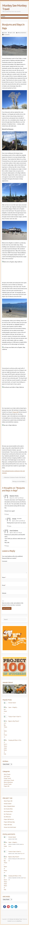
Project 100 (15, 412)
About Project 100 (8, 801)
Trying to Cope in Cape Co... (15, 716)
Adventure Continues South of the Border (14, 477)
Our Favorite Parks (8, 811)
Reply (7, 514)
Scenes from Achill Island (10, 827)
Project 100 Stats (8, 824)
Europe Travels (7, 778)
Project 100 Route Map (9, 822)
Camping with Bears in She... (15, 740)
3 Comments (6, 34)
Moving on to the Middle (19, 481)
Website (4, 593)
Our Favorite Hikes (8, 809)
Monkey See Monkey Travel (14, 7)
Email (4, 585)
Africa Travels (7, 774)
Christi (5, 32)
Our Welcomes (7, 816)
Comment (4, 561)
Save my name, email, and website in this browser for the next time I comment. (12, 604)
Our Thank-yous (7, 814)
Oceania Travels (8, 784)
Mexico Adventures (22, 32)
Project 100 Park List (9, 819)
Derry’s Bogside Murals (9, 806)
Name (4, 577)
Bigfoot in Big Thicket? (13, 721)
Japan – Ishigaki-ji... (13, 707)
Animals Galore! (12, 702)
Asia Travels (7, 776)
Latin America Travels (9, 780)
